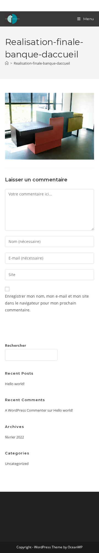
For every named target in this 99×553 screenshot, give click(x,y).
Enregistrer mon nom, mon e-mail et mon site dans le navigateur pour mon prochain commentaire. (47, 303)
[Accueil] (7, 63)
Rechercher (15, 345)
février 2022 (14, 437)
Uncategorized (17, 463)
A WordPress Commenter (25, 410)
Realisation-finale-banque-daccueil (42, 63)
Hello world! (14, 383)
